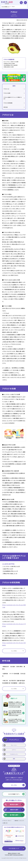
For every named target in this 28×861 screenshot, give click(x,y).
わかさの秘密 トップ (6, 6)
